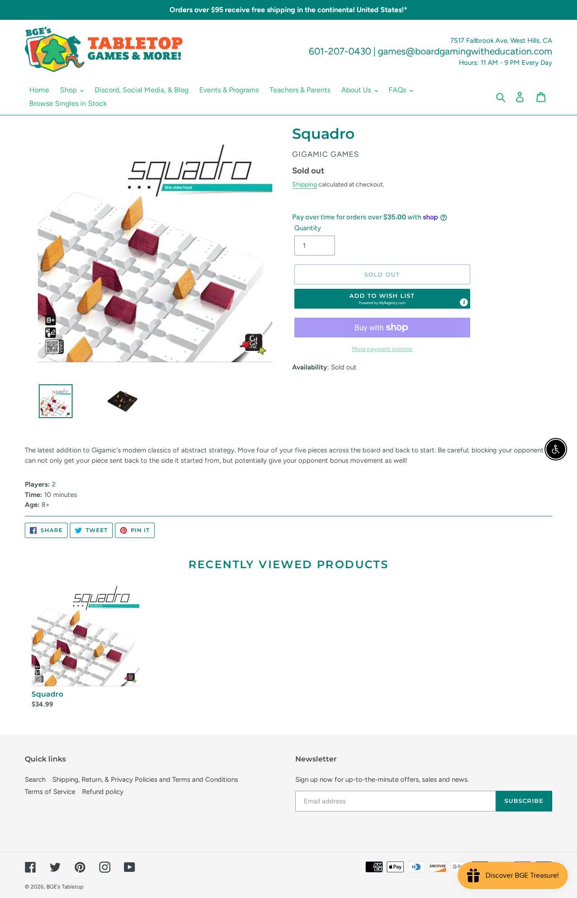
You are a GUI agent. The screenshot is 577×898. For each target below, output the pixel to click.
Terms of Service (50, 792)
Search (35, 779)
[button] (382, 299)
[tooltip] (464, 302)
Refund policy (103, 792)
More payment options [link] (382, 349)
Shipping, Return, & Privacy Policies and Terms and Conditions (145, 779)
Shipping (304, 184)
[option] (52, 403)
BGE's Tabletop (64, 887)
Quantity (307, 228)
